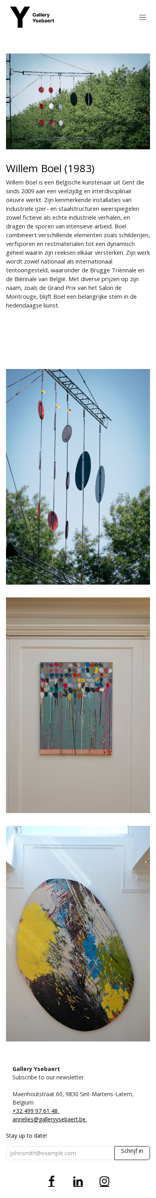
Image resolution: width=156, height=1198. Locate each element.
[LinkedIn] (78, 1181)
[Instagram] (104, 1181)
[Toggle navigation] (142, 17)
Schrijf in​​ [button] (132, 1150)
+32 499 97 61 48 (35, 1111)
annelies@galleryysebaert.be (49, 1119)
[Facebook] (51, 1181)
